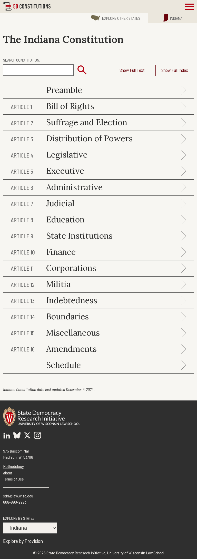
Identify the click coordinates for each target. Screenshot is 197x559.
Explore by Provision (23, 541)
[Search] (82, 70)
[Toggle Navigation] (189, 7)
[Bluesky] (17, 436)
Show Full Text (132, 70)
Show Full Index (174, 70)
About (7, 472)
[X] (27, 436)
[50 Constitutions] (27, 6)
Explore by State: (18, 518)
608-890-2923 (14, 501)
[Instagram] (37, 436)
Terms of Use (13, 478)
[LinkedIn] (6, 436)
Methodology (13, 466)
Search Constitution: (21, 60)
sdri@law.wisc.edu (18, 495)
